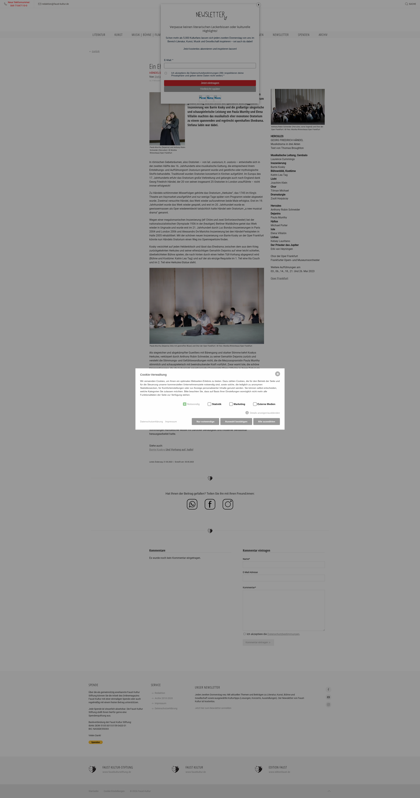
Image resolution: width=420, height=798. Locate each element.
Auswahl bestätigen (236, 421)
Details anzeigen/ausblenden (265, 413)
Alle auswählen (266, 421)
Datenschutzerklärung (151, 421)
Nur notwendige (205, 421)
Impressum (171, 421)
